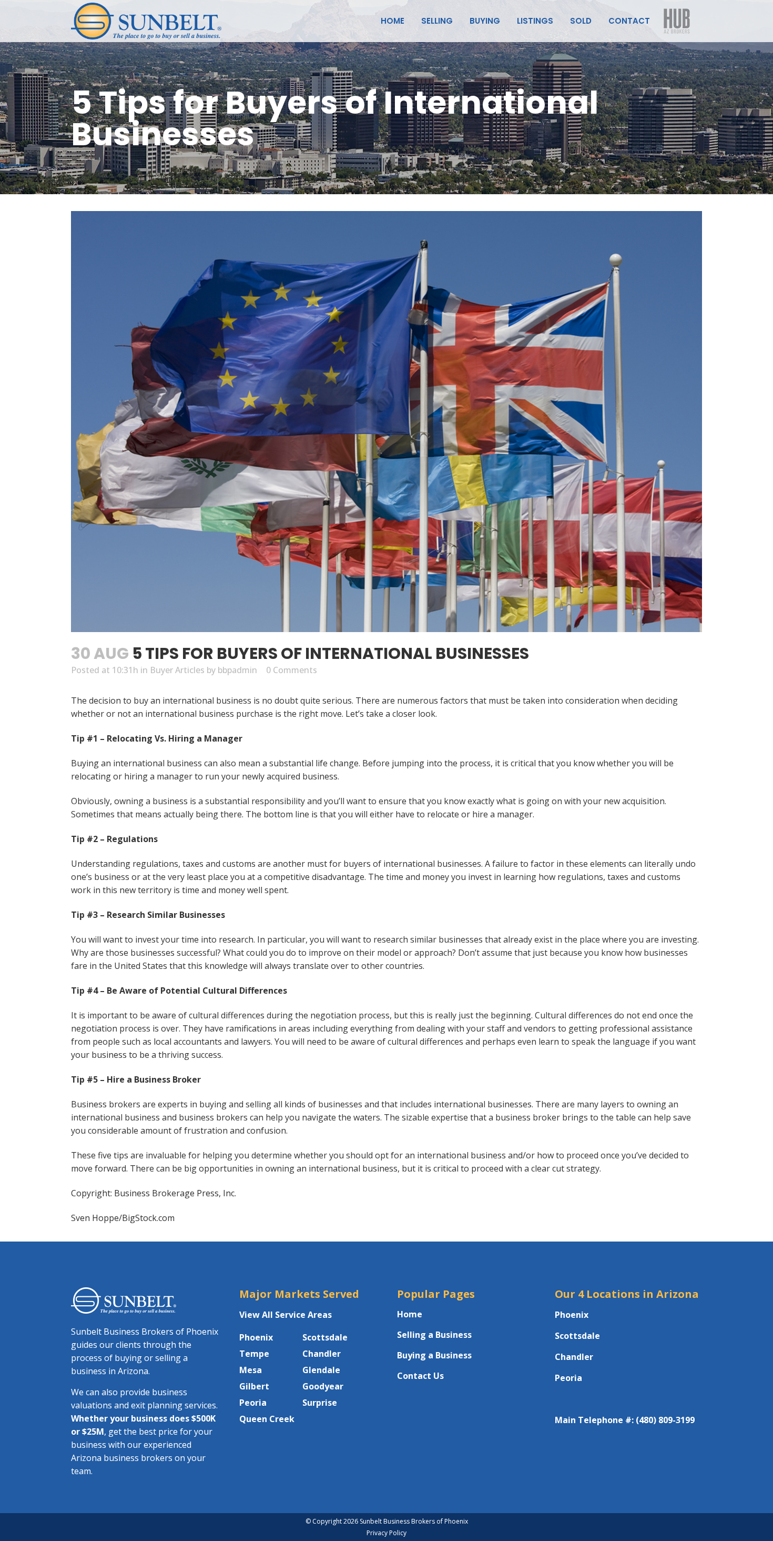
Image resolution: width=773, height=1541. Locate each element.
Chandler (321, 1353)
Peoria (253, 1402)
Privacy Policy (386, 1532)
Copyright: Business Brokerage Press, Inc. (153, 1193)
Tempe (254, 1353)
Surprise (319, 1402)
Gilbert (254, 1386)
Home (409, 1314)
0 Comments (291, 670)
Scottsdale (325, 1337)
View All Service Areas (285, 1314)
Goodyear (322, 1386)
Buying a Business (434, 1355)
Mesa (250, 1370)
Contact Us (420, 1376)
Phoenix (256, 1337)
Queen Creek (266, 1419)
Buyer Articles (177, 670)
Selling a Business (434, 1334)
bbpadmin (237, 670)
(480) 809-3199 (665, 1420)
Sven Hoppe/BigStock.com (123, 1218)
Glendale (321, 1370)
